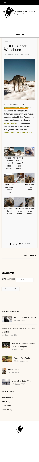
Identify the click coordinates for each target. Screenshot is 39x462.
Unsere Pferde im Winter (22, 381)
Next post (29, 256)
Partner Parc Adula (22, 358)
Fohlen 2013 (13, 369)
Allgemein (6, 397)
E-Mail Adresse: (8, 279)
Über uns (8, 41)
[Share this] (10, 244)
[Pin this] (20, 244)
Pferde (4, 401)
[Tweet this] (14, 244)
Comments (24, 54)
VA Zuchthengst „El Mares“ (25, 317)
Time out (5, 406)
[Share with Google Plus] (17, 244)
